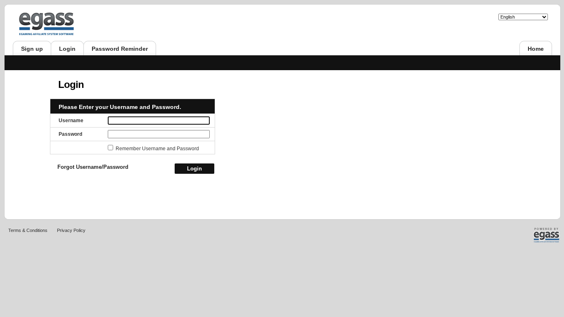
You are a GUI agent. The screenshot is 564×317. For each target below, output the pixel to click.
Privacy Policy (71, 230)
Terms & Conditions (27, 230)
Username (71, 120)
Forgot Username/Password (92, 167)
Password (70, 134)
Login (194, 169)
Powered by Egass (533, 235)
